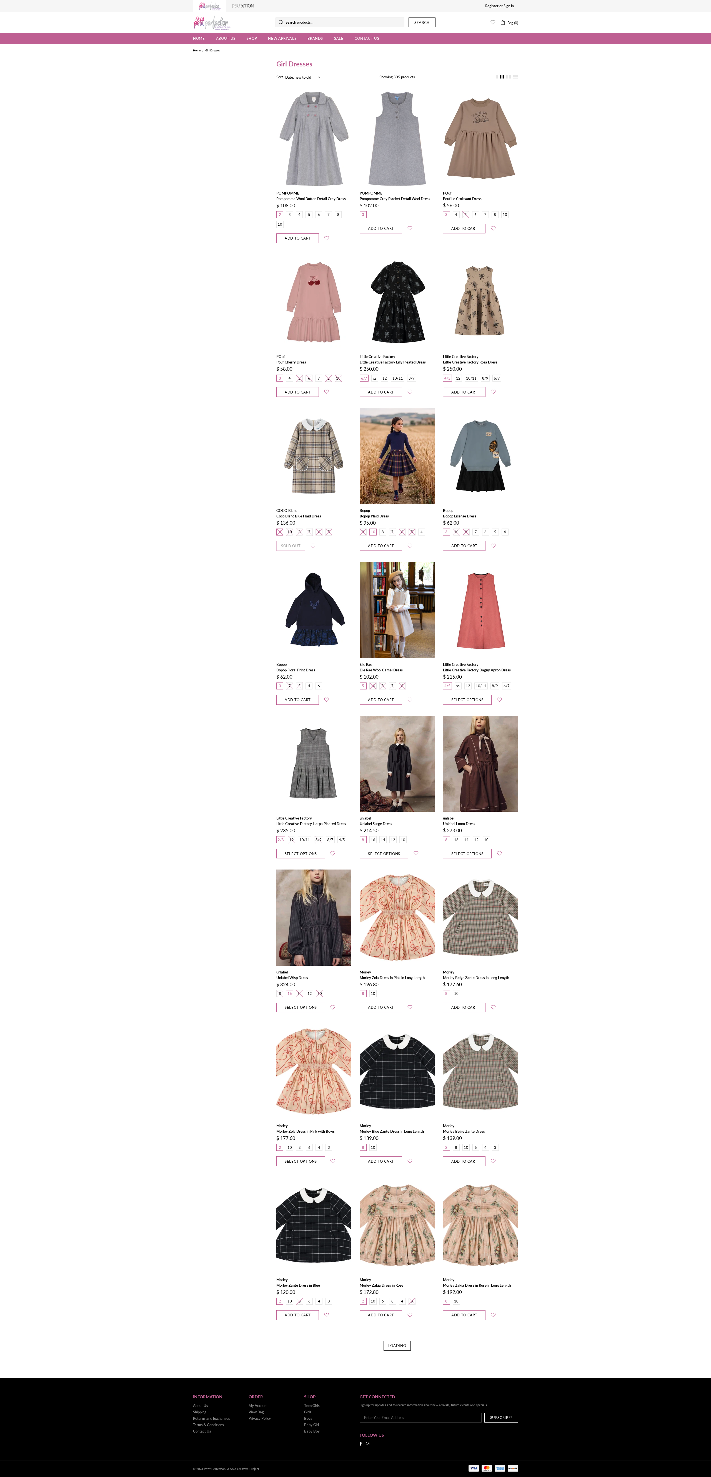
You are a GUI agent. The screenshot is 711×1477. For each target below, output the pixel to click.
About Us (200, 1405)
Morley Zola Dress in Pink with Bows (305, 1131)
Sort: (280, 77)
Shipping (199, 1412)
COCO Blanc (286, 510)
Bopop (365, 510)
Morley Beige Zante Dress (464, 1131)
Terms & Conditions (208, 1425)
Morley (365, 972)
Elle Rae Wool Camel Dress (381, 670)
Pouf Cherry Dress (291, 362)
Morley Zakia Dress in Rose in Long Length (477, 1285)
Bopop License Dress (459, 516)
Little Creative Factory (377, 356)
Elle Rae (366, 664)
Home (197, 50)
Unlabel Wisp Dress (292, 977)
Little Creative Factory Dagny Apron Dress (477, 670)
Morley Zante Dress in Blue (298, 1285)
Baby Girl (311, 1425)
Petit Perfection (212, 22)
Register (492, 6)
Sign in (509, 6)
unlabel (365, 818)
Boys (308, 1418)
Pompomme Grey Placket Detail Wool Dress (395, 198)
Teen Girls (312, 1405)
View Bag (256, 1412)
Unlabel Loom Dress (459, 823)
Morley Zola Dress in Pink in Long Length (392, 977)
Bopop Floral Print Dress (295, 670)
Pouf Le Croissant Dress (462, 198)
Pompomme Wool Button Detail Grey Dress (311, 198)
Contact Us (202, 1431)
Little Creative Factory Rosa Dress (470, 362)
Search (422, 22)
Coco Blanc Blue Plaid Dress (298, 516)
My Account (258, 1405)
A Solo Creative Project (243, 1469)
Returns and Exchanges (211, 1418)
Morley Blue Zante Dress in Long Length (392, 1131)
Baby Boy (312, 1431)
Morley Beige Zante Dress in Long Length (476, 977)
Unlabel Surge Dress (376, 823)
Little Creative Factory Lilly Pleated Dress (393, 362)
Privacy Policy (260, 1418)
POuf (447, 193)
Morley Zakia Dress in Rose (381, 1285)
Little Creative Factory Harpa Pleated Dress (311, 823)
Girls (307, 1412)
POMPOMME (287, 193)
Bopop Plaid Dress (374, 516)
